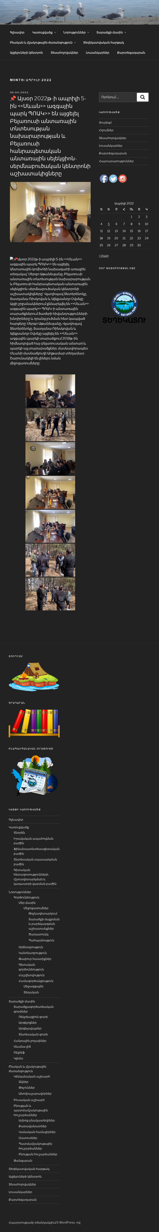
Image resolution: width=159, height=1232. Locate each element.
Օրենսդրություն (31, 947)
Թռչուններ (27, 1087)
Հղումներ (106, 130)
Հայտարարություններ (116, 161)
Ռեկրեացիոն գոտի (33, 1016)
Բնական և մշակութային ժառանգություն (41, 42)
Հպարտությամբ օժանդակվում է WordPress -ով (44, 1222)
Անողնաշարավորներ (35, 1093)
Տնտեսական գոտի (33, 1034)
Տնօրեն (19, 832)
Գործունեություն (26, 897)
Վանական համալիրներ (37, 1132)
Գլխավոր (17, 32)
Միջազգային (33, 986)
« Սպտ (104, 255)
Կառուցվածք (42, 32)
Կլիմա (18, 1058)
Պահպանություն (41, 940)
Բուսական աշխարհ (29, 1100)
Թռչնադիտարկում (43, 913)
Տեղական (31, 992)
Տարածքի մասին (109, 32)
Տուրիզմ (105, 122)
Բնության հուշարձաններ (38, 1154)
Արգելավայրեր (30, 1028)
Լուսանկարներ (97, 52)
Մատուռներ (28, 1138)
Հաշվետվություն (32, 975)
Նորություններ (74, 32)
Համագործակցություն (36, 981)
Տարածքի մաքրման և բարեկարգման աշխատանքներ (44, 923)
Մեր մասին (27, 902)
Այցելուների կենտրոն (26, 52)
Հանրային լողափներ (30, 1040)
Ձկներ (23, 1081)
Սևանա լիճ (22, 1046)
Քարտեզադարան (131, 52)
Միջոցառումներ (36, 908)
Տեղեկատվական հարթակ (103, 42)
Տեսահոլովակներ (64, 52)
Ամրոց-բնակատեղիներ (37, 1120)
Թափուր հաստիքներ (35, 959)
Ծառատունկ (38, 934)
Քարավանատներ (33, 1126)
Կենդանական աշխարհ (32, 1076)
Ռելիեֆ (19, 1052)
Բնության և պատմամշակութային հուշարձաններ (31, 1110)
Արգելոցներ (28, 1022)
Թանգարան (23, 1160)
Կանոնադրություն (33, 953)
